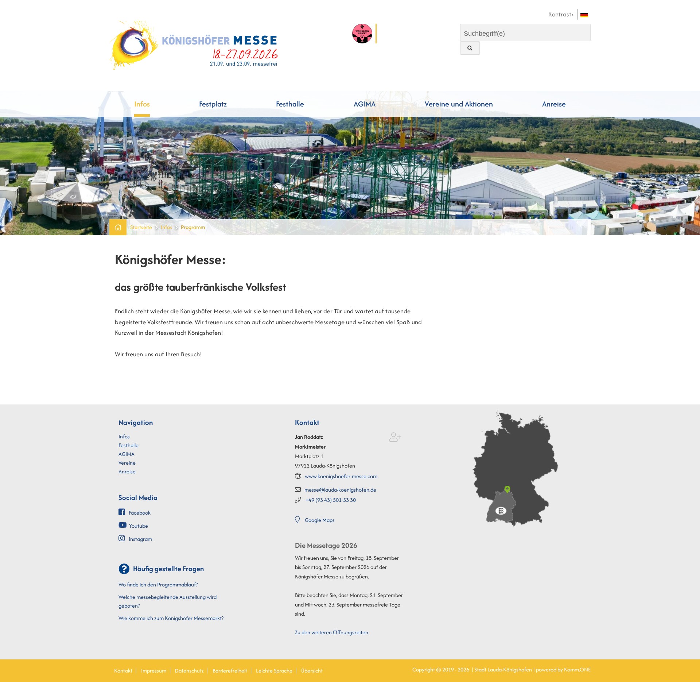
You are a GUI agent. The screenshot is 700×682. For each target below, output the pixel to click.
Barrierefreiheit (230, 670)
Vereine (127, 462)
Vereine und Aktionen (459, 103)
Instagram (140, 539)
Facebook (140, 512)
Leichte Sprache (274, 670)
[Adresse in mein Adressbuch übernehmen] (395, 438)
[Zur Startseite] (194, 44)
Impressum (153, 670)
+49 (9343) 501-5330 (331, 500)
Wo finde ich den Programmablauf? (158, 584)
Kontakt (123, 670)
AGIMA (365, 103)
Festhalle (290, 103)
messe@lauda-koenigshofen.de (340, 489)
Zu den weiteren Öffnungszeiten (331, 632)
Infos (142, 103)
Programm (193, 227)
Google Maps (320, 520)
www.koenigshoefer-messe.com (341, 476)
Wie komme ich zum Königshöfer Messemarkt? (170, 618)
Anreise (554, 103)
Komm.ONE (577, 669)
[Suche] (470, 48)
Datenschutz (189, 670)
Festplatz (213, 103)
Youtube (138, 526)
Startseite (141, 227)
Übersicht (312, 670)
